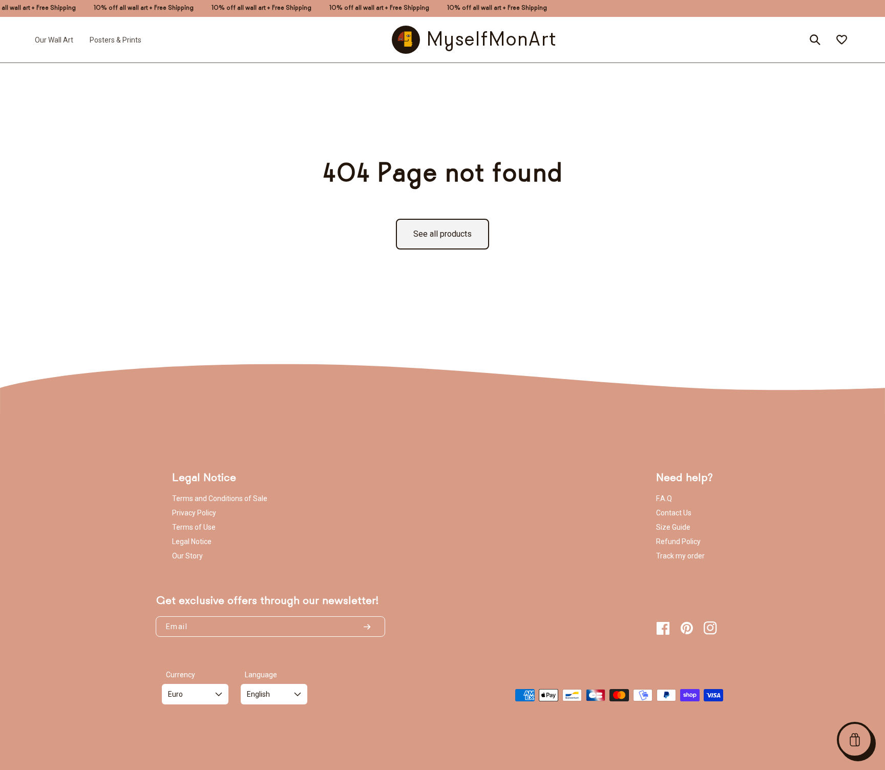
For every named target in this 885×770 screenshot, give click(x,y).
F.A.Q (664, 498)
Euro (175, 694)
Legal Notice (192, 541)
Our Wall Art (54, 39)
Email (176, 626)
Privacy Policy (194, 513)
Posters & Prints (115, 39)
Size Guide (673, 527)
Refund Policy (678, 541)
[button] (855, 740)
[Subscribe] (371, 626)
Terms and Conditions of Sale (219, 498)
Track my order (680, 556)
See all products (442, 234)
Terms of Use (194, 527)
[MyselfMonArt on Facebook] (663, 628)
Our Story (187, 556)
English (258, 694)
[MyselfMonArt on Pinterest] (686, 628)
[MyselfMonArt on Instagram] (710, 628)
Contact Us (673, 513)
